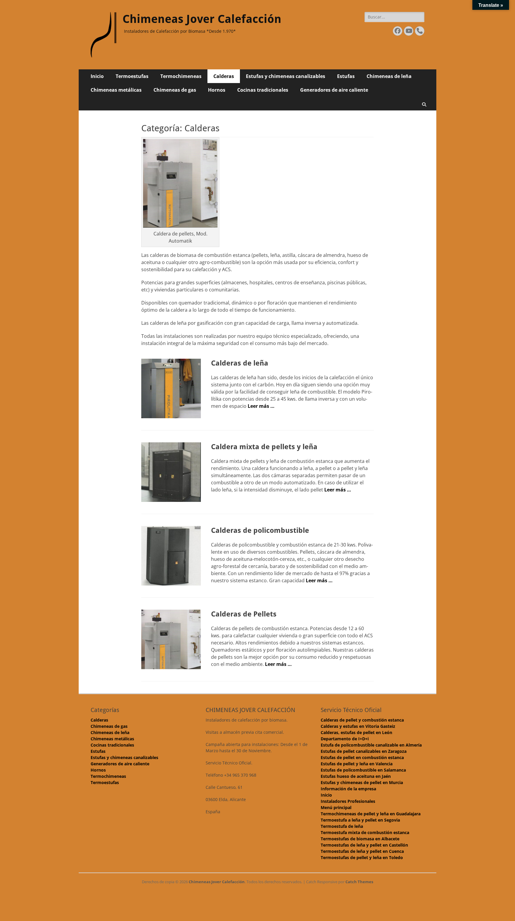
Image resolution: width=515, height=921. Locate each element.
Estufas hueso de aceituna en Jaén (356, 776)
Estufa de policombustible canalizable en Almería (371, 745)
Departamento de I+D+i (345, 739)
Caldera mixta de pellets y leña (264, 447)
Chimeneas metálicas (116, 90)
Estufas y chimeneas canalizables (285, 76)
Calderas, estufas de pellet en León (356, 732)
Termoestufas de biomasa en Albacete (360, 839)
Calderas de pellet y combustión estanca (362, 720)
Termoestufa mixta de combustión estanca (365, 832)
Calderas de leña (239, 363)
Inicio (97, 76)
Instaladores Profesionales (348, 801)
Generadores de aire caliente (334, 90)
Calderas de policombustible (260, 530)
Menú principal (336, 807)
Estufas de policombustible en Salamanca (363, 770)
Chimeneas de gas (174, 90)
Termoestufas (132, 76)
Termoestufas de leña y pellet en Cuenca (362, 851)
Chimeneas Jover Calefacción (201, 19)
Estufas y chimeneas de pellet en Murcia (362, 782)
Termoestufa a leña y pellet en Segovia (360, 820)
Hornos (216, 90)
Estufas (346, 76)
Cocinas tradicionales (262, 90)
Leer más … (261, 406)
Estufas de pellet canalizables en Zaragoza (364, 751)
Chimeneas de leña (389, 76)
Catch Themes (359, 881)
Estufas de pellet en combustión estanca (362, 757)
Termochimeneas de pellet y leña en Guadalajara (371, 814)
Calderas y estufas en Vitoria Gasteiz (358, 726)
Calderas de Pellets (244, 614)
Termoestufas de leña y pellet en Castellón (364, 845)
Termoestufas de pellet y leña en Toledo (362, 857)
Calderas (223, 76)
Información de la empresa (348, 789)
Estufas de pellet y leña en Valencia (357, 764)
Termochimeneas (180, 76)
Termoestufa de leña (342, 826)
